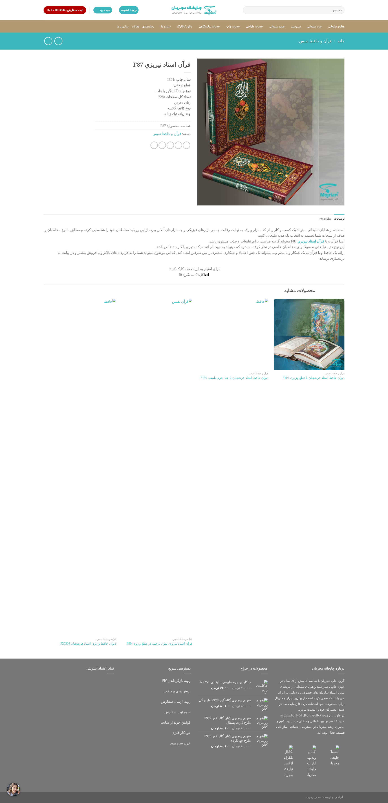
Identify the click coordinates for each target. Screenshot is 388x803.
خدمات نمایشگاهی (209, 26)
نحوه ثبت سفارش (177, 712)
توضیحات (339, 218)
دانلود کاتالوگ (184, 26)
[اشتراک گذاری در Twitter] (178, 145)
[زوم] (338, 200)
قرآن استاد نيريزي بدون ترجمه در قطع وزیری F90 (159, 643)
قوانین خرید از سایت (176, 722)
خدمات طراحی (254, 26)
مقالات (135, 26)
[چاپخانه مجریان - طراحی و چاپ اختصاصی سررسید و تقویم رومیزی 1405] (194, 10)
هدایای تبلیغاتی (336, 26)
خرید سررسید (180, 743)
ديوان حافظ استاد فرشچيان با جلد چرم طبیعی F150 (234, 378)
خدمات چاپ (233, 26)
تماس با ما (122, 26)
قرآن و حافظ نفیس (315, 41)
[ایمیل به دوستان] (170, 145)
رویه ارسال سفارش (176, 701)
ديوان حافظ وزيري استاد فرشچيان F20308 (88, 643)
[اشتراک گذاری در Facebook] (186, 145)
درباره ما (166, 26)
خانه (340, 41)
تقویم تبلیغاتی (276, 26)
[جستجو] (247, 10)
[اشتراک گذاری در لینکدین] (154, 145)
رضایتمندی (148, 26)
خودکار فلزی (181, 733)
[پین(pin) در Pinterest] (162, 145)
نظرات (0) (325, 218)
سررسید (296, 26)
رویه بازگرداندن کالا (176, 681)
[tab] (339, 218)
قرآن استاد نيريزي (311, 241)
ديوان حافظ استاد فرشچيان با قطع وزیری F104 (313, 378)
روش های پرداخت (177, 691)
